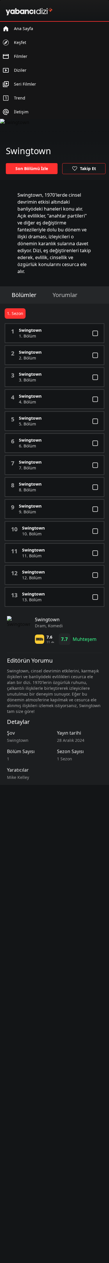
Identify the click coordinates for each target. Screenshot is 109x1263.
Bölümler (24, 295)
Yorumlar (65, 295)
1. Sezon (15, 313)
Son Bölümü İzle (31, 168)
